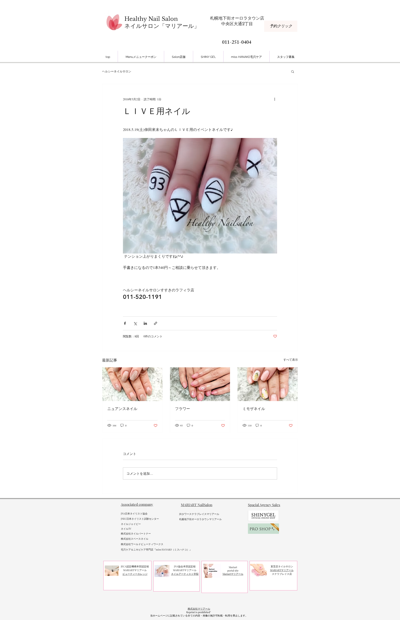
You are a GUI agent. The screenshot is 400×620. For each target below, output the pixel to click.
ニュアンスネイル (122, 408)
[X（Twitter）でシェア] (135, 323)
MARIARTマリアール (282, 570)
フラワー (182, 408)
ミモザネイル (253, 408)
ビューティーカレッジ (135, 573)
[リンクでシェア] (156, 323)
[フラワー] (200, 384)
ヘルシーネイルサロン (116, 71)
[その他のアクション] (274, 99)
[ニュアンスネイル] (132, 384)
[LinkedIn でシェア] (145, 323)
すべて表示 (290, 360)
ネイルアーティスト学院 (185, 573)
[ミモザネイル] (268, 384)
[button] (293, 71)
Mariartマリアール (232, 573)
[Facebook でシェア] (125, 323)
